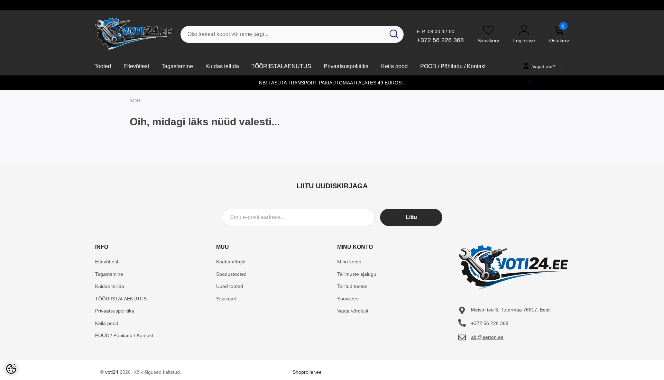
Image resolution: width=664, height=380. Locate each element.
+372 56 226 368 (440, 40)
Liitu (411, 217)
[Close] (530, 82)
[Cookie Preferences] (11, 369)
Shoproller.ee (307, 372)
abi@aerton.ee (487, 337)
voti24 (111, 372)
